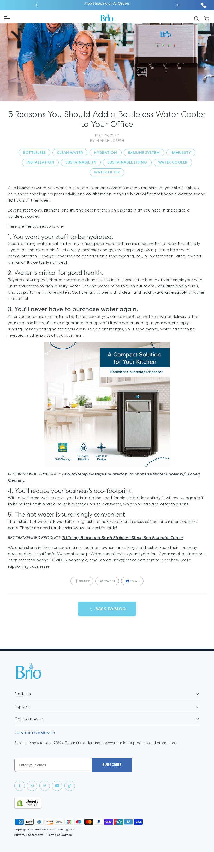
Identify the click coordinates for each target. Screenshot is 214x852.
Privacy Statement (28, 835)
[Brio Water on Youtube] (57, 786)
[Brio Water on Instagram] (32, 786)
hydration (105, 152)
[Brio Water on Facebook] (19, 786)
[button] (36, 5)
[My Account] (207, 18)
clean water (70, 152)
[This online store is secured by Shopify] (107, 803)
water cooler (173, 162)
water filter (107, 172)
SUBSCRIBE (111, 764)
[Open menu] (50, 18)
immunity (181, 152)
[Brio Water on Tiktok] (69, 786)
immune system (144, 152)
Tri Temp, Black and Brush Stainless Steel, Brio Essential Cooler (122, 537)
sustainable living (127, 162)
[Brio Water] (107, 17)
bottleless (34, 152)
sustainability (80, 162)
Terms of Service (59, 835)
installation (40, 162)
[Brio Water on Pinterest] (44, 786)
